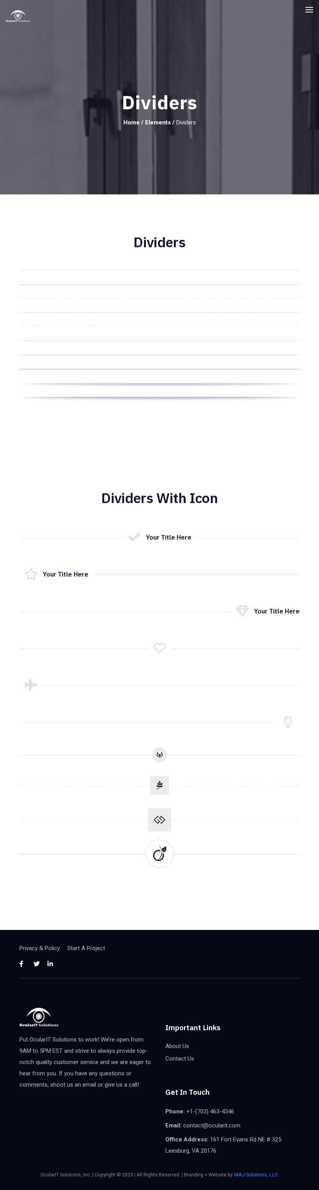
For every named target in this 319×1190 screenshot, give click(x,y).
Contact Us (179, 1058)
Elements (158, 122)
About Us (177, 1046)
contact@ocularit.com (211, 1125)
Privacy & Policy (39, 948)
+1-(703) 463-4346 (210, 1111)
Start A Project (86, 948)
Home (131, 122)
